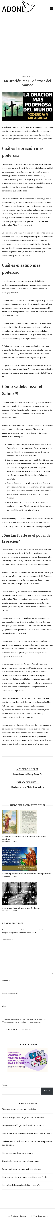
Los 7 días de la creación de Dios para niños (21, 1185)
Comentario (7, 939)
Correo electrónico (10, 993)
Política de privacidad (40, 1216)
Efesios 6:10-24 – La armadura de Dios (19, 1109)
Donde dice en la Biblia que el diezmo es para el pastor (27, 1134)
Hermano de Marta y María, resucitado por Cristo (24, 1177)
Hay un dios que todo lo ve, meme (17, 1153)
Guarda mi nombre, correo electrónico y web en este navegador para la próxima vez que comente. (25, 1021)
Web (4, 1006)
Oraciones (27, 76)
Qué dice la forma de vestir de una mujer (20, 1161)
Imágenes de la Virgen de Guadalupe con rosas (23, 1125)
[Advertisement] (27, 46)
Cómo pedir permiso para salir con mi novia (21, 1169)
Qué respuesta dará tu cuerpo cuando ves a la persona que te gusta (27, 1143)
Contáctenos (24, 1216)
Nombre (6, 980)
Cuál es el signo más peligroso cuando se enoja (23, 1117)
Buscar (5, 1085)
